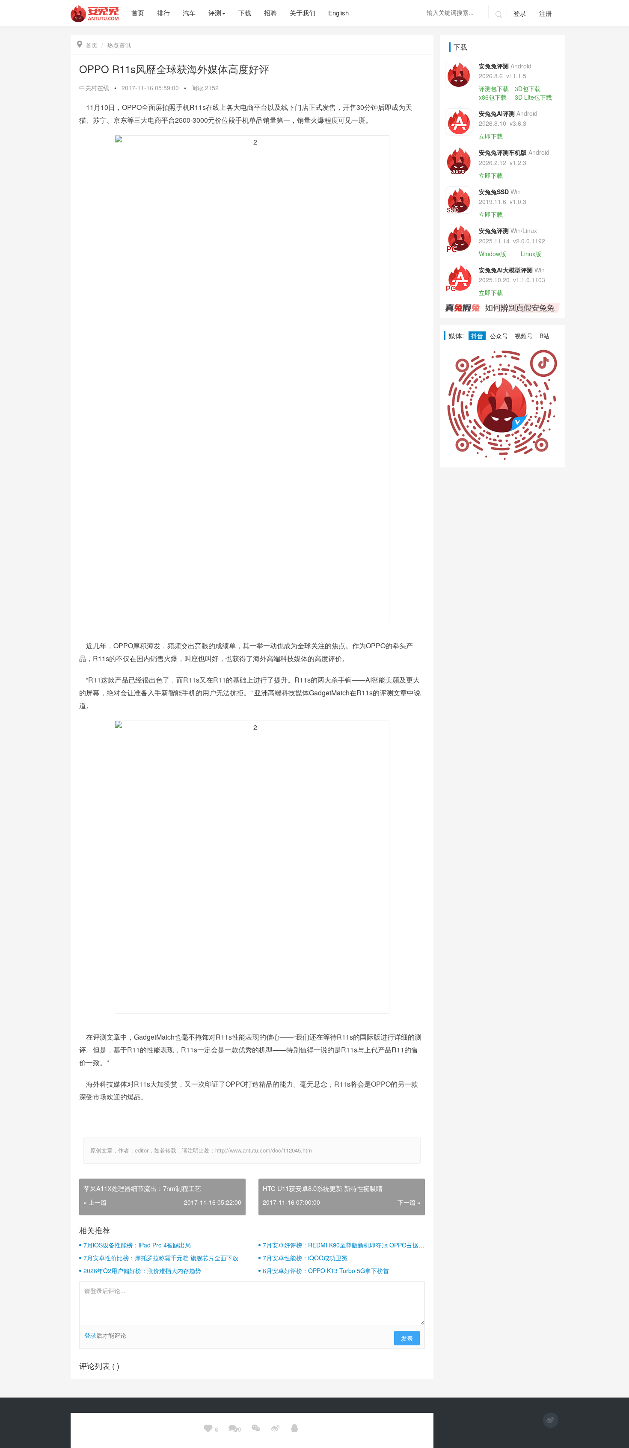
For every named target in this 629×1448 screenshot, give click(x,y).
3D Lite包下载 (533, 97)
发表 (407, 1338)
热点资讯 (119, 45)
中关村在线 (94, 87)
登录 (519, 13)
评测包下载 (494, 88)
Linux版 (531, 253)
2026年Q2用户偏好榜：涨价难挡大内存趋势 (142, 1270)
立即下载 (491, 136)
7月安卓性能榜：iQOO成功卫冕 (305, 1257)
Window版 (492, 253)
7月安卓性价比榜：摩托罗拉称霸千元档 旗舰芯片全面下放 (160, 1257)
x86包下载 (493, 97)
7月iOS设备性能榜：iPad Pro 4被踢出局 (137, 1245)
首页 (87, 45)
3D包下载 (527, 88)
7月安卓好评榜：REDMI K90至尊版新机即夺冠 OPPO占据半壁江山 (343, 1245)
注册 (545, 13)
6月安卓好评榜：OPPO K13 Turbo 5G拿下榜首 (326, 1270)
